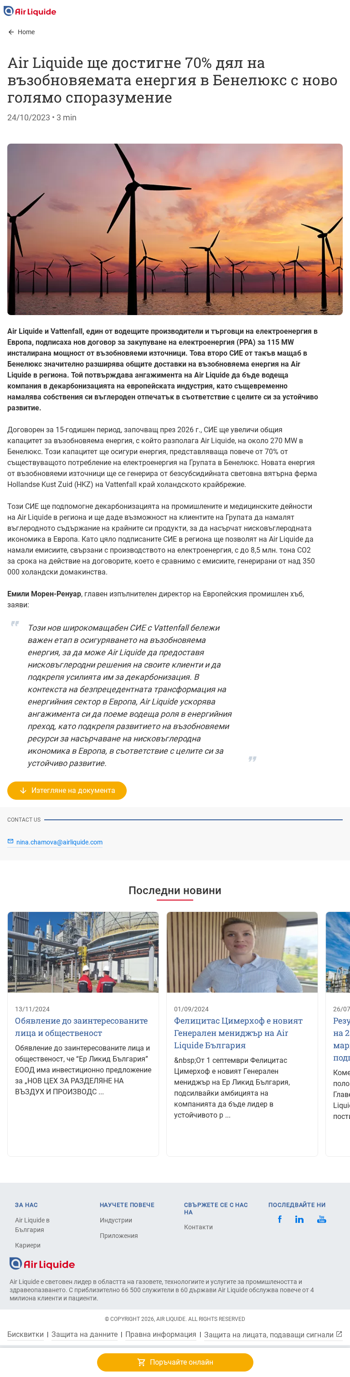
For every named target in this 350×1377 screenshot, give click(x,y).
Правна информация (160, 1334)
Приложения (119, 1235)
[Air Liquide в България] (30, 11)
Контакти (198, 1227)
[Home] (42, 1263)
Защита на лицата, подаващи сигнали (269, 1334)
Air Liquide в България (32, 1225)
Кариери (28, 1245)
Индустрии (116, 1220)
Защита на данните (84, 1334)
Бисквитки (25, 1334)
